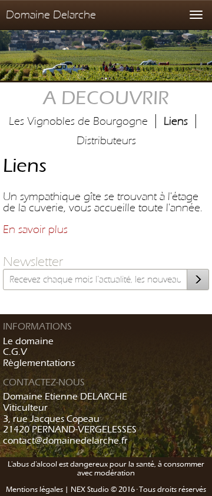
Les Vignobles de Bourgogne (78, 121)
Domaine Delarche (51, 14)
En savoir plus (35, 229)
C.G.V (15, 351)
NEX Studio (90, 489)
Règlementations (39, 362)
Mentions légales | (38, 489)
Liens (176, 121)
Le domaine (28, 341)
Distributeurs (106, 140)
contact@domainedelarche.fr (65, 440)
